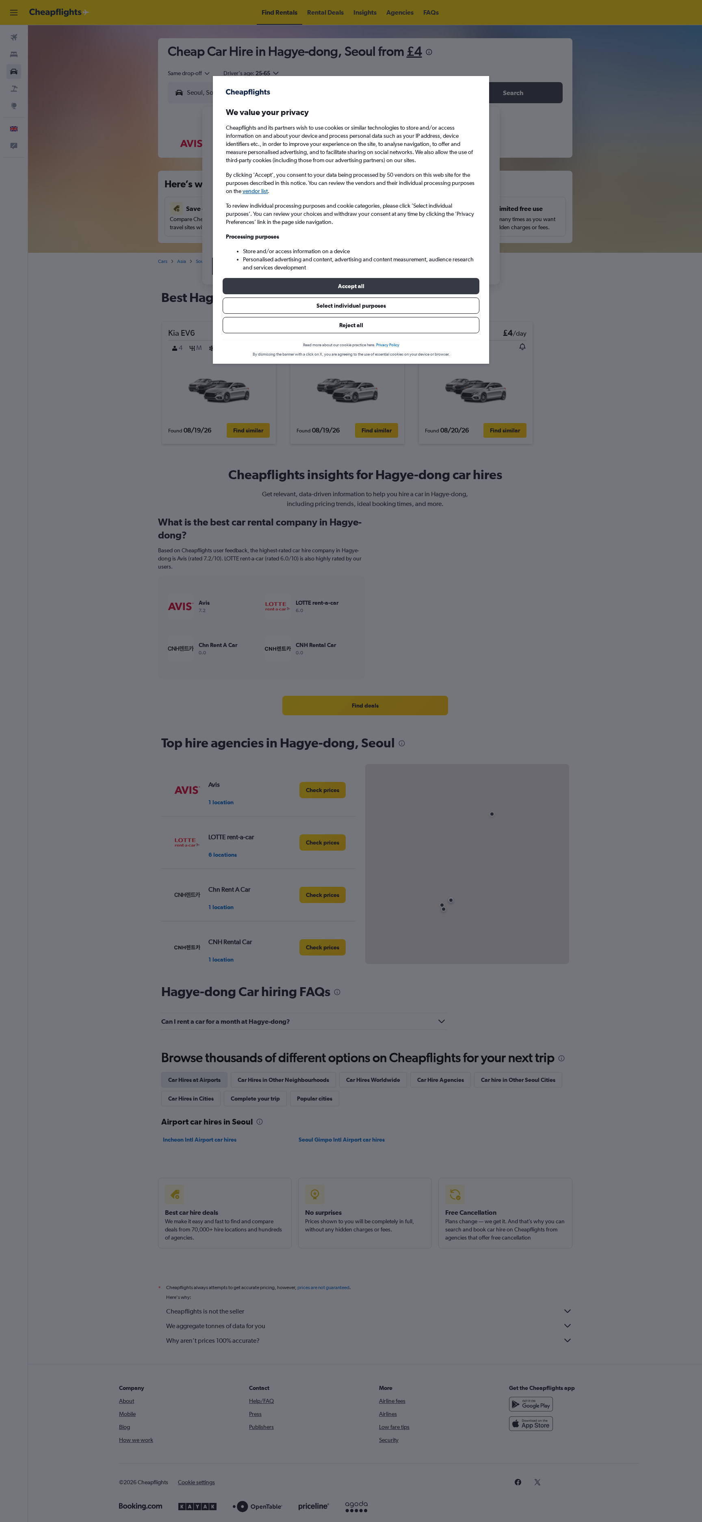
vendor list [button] (255, 191)
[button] (351, 286)
